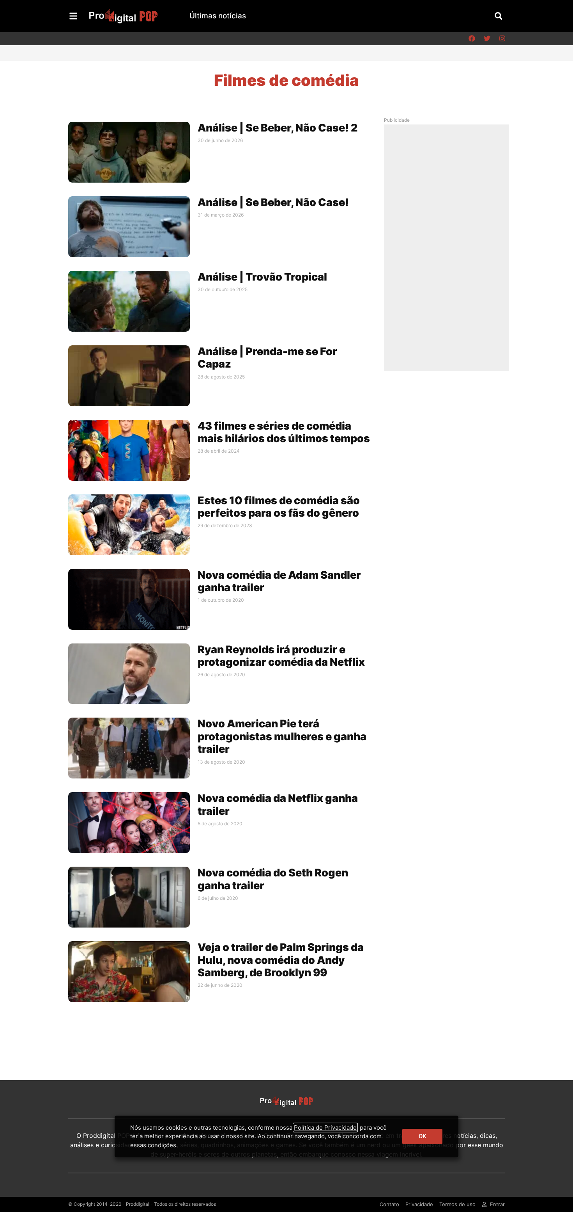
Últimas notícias (217, 15)
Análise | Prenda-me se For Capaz (267, 357)
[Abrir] (73, 16)
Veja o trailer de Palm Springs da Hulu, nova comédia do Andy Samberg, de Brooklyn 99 (281, 960)
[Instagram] (502, 38)
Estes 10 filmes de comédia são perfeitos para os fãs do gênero (279, 506)
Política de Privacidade (325, 1127)
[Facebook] (471, 38)
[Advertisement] (448, 247)
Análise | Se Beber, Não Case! (273, 202)
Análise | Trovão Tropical (262, 276)
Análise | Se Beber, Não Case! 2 (277, 127)
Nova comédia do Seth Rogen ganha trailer (273, 879)
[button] (498, 15)
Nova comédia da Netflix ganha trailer (278, 804)
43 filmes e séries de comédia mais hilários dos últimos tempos (284, 432)
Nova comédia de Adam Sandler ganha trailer (279, 581)
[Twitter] (486, 38)
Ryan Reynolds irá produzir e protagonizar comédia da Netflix (281, 655)
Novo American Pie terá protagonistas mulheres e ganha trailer (282, 736)
